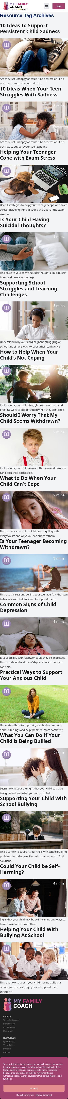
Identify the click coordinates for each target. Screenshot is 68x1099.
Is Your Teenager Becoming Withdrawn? (33, 544)
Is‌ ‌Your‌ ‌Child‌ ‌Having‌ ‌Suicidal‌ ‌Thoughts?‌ (24, 222)
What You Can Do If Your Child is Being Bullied (30, 738)
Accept (34, 1088)
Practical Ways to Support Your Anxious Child (31, 675)
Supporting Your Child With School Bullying (33, 801)
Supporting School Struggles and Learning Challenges (28, 288)
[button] (46, 6)
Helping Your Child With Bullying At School (29, 932)
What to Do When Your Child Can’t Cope (28, 481)
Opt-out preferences (25, 1095)
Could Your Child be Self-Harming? (30, 869)
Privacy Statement (44, 1095)
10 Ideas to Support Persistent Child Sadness (30, 28)
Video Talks (8, 1045)
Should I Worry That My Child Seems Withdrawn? (30, 418)
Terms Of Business (11, 1020)
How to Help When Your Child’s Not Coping (29, 354)
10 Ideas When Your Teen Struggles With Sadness (30, 91)
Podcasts (7, 1049)
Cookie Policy (9, 1027)
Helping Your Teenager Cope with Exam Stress (28, 154)
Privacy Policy (9, 1024)
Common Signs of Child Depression (28, 607)
